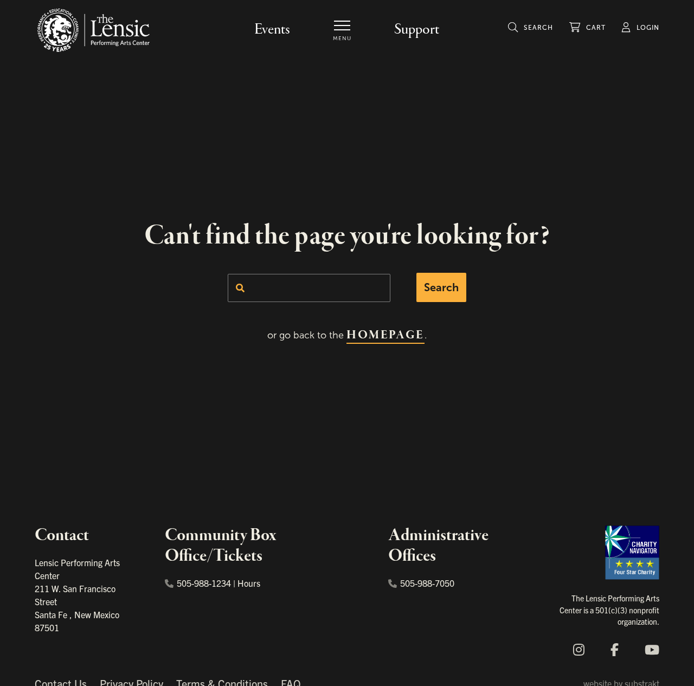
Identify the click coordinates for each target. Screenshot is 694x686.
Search (441, 287)
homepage (385, 335)
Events (272, 29)
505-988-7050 (427, 583)
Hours (248, 583)
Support (416, 29)
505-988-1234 (204, 583)
